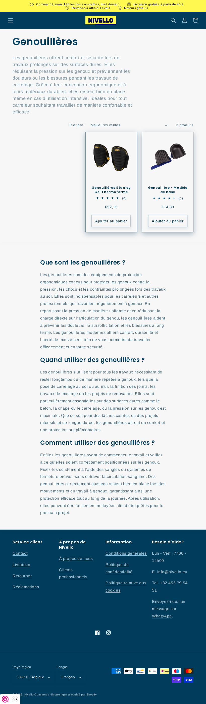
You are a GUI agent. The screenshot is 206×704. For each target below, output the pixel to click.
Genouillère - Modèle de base (167, 190)
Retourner (22, 576)
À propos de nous (76, 558)
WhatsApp (162, 616)
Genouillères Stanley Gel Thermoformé (111, 190)
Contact (20, 553)
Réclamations (26, 587)
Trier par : (77, 125)
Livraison (21, 564)
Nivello (29, 694)
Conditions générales (126, 553)
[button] (10, 20)
